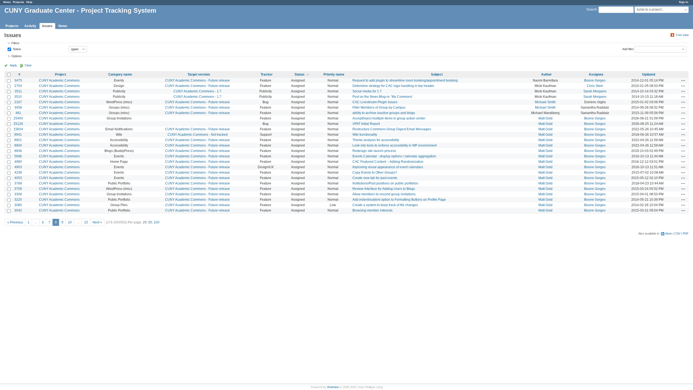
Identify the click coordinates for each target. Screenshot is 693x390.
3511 (18, 91)
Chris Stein (595, 86)
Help (29, 2)
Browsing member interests (372, 210)
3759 (18, 189)
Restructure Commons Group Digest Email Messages (391, 129)
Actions (683, 80)
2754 (18, 86)
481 (18, 113)
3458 (18, 107)
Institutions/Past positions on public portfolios (385, 183)
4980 (18, 162)
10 (70, 222)
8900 (18, 145)
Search (591, 9)
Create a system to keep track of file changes (385, 205)
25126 (18, 124)
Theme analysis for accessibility (375, 140)
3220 (18, 200)
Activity (30, 26)
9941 (18, 134)
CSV (677, 233)
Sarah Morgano (594, 91)
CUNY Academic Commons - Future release (197, 80)
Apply (13, 65)
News (62, 26)
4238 (18, 172)
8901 (18, 140)
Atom (668, 233)
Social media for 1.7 (367, 91)
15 (86, 222)
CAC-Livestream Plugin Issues (374, 102)
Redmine (333, 387)
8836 (18, 151)
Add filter (628, 48)
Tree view (682, 35)
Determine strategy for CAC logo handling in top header (393, 86)
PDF (686, 233)
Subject (437, 74)
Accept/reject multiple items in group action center (388, 118)
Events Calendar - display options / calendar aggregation (394, 156)
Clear (28, 65)
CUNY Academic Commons (59, 80)
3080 (18, 205)
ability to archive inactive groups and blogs (383, 113)
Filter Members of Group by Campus (379, 107)
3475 (18, 80)
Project (60, 74)
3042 (18, 210)
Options (16, 56)
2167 (18, 102)
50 (150, 222)
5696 (18, 156)
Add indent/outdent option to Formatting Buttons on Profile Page (399, 200)
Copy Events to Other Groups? (374, 172)
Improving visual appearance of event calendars (387, 167)
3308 (18, 194)
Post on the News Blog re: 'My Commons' (382, 97)
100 (156, 222)
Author (546, 74)
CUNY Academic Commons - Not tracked (198, 134)
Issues (47, 26)
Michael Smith (545, 102)
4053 (18, 178)
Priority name (333, 74)
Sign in (683, 2)
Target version (199, 74)
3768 (18, 183)
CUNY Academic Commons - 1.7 (197, 91)
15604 (18, 129)
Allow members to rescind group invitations (384, 194)
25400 (18, 118)
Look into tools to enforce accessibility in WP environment (394, 145)
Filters (15, 43)
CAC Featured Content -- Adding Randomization (387, 162)
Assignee (596, 74)
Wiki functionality (364, 134)
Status (16, 48)
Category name (120, 74)
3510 (18, 97)
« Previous (15, 222)
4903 (18, 167)
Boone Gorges (595, 80)
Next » (97, 222)
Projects (18, 2)
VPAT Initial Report (366, 124)
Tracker (267, 74)
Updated (648, 74)
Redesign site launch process (374, 151)
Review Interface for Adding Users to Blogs (383, 189)
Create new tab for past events (374, 178)
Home (7, 2)
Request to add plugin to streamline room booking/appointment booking (405, 80)
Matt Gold (545, 118)
